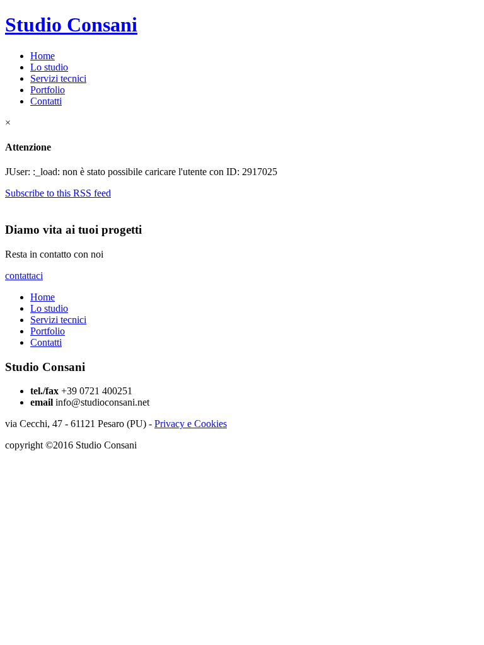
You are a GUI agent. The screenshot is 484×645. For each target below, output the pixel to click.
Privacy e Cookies (190, 423)
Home (42, 55)
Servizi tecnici (58, 78)
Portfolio (47, 89)
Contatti (46, 101)
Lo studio (49, 67)
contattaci (24, 275)
